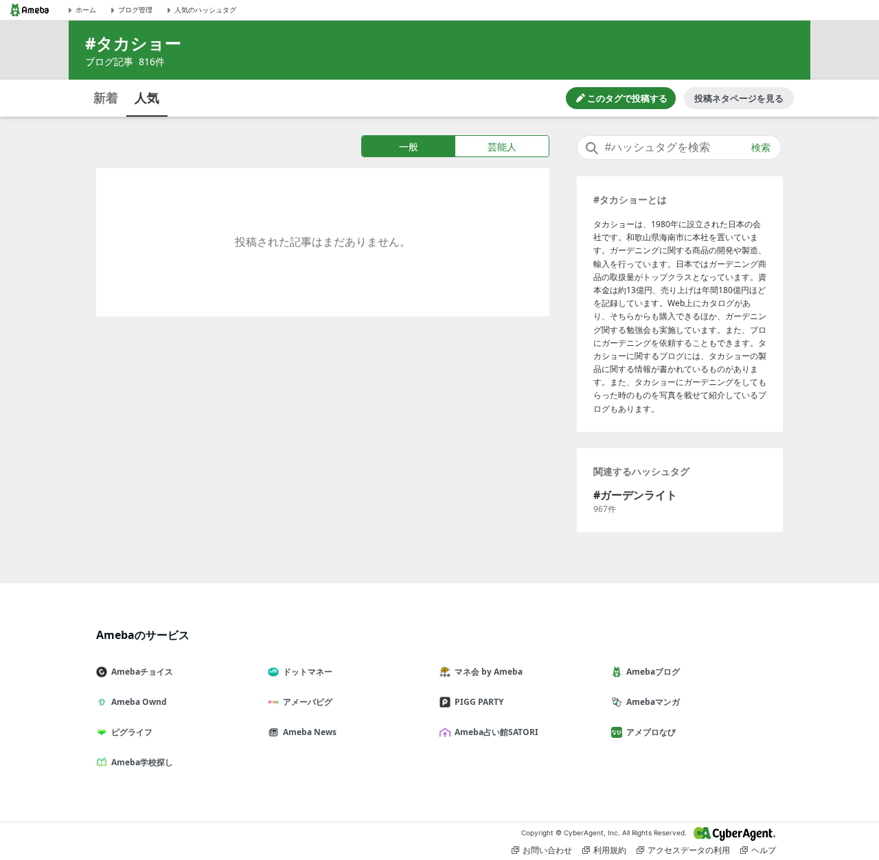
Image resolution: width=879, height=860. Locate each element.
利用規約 (609, 850)
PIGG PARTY (479, 702)
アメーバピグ (307, 702)
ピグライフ (131, 732)
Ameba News (309, 732)
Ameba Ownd (139, 702)
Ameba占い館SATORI (496, 732)
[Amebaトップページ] (29, 9)
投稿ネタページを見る (739, 98)
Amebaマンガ (653, 702)
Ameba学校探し (142, 762)
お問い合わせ (547, 850)
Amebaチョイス (142, 671)
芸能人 (502, 146)
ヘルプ (763, 850)
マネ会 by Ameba (489, 671)
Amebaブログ (653, 671)
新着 (105, 97)
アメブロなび (651, 732)
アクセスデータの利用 (689, 850)
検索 (760, 147)
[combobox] (679, 147)
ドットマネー (307, 671)
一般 (408, 146)
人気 (147, 97)
